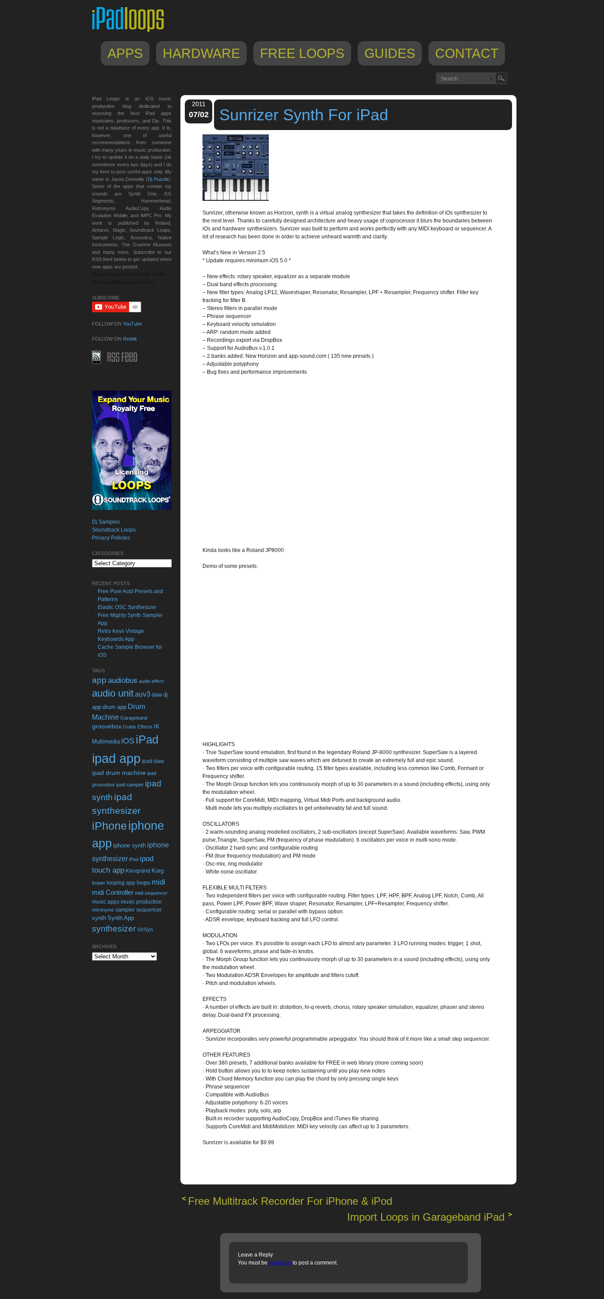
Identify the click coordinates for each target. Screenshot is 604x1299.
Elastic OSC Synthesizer (127, 607)
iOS (127, 740)
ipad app (116, 758)
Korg (158, 870)
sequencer (149, 910)
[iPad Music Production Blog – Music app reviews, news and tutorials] (132, 32)
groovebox (107, 726)
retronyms (103, 909)
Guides (389, 53)
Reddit (130, 338)
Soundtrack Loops (114, 530)
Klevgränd (138, 871)
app (99, 680)
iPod (133, 859)
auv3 (142, 694)
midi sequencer (151, 893)
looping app (121, 883)
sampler (125, 909)
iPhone (109, 826)
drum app (114, 707)
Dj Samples (106, 522)
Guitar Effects (138, 726)
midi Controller (113, 892)
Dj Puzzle (158, 179)
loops (143, 882)
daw (157, 694)
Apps (125, 53)
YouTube (132, 323)
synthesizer (114, 928)
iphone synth (129, 845)
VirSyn (145, 929)
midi (158, 881)
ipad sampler (130, 784)
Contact (466, 53)
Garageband (133, 717)
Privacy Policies (111, 538)
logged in (280, 1263)
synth (99, 918)
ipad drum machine (119, 772)
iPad (147, 739)
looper (98, 882)
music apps (105, 902)
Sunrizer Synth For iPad (303, 115)
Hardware (201, 53)
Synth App (120, 918)
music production (141, 902)
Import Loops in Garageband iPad (426, 1217)
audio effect (151, 681)
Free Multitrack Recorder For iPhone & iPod (290, 1201)
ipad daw (153, 761)
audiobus (123, 680)
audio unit (113, 693)
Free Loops (302, 53)
